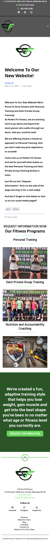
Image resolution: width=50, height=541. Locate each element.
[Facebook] (19, 12)
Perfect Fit (9, 83)
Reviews (24, 517)
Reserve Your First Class (24, 529)
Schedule (24, 525)
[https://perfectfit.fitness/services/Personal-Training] (25, 263)
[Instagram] (31, 12)
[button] (48, 26)
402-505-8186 (25, 495)
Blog (24, 522)
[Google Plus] (25, 12)
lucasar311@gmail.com (25, 498)
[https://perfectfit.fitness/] (25, 473)
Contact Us (24, 527)
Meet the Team (24, 520)
